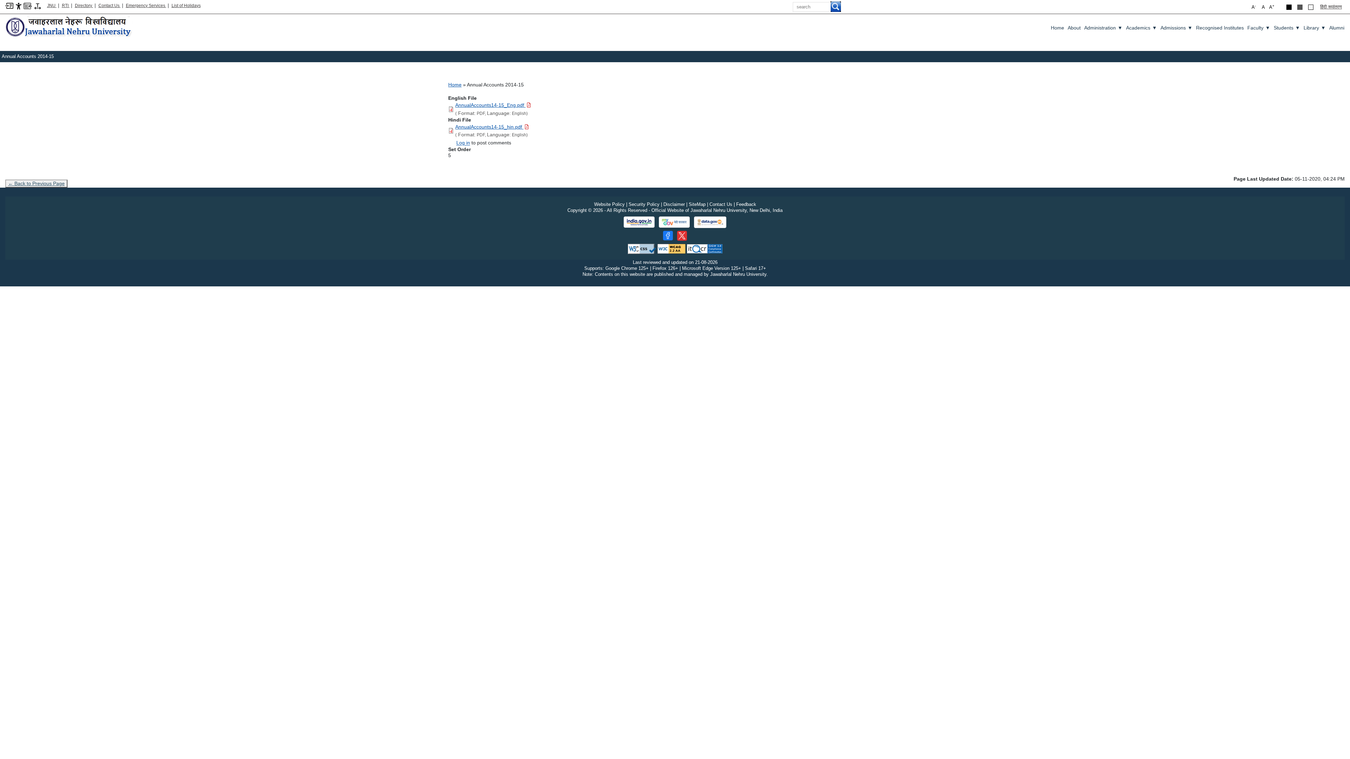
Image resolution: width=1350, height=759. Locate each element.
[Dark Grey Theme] (1300, 7)
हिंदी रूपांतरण (1331, 6)
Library (1315, 28)
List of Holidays (186, 5)
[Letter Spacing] (37, 5)
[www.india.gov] (639, 222)
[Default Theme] (1310, 7)
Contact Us (109, 5)
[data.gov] (710, 222)
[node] (69, 27)
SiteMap (697, 204)
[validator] (642, 248)
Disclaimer (674, 204)
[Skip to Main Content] (9, 5)
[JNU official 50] (682, 236)
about (1074, 28)
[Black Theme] (1289, 7)
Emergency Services (146, 5)
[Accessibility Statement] (18, 5)
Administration (1103, 28)
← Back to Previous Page (36, 183)
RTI (66, 5)
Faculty (1258, 28)
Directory (84, 5)
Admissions (1176, 28)
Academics (1141, 28)
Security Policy (644, 204)
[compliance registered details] (704, 248)
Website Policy (609, 204)
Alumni (1336, 28)
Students (1287, 28)
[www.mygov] (674, 222)
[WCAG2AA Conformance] (671, 248)
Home (1057, 28)
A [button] (1271, 7)
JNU (52, 5)
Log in (463, 142)
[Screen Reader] (28, 5)
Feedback (746, 204)
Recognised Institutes (1220, 28)
